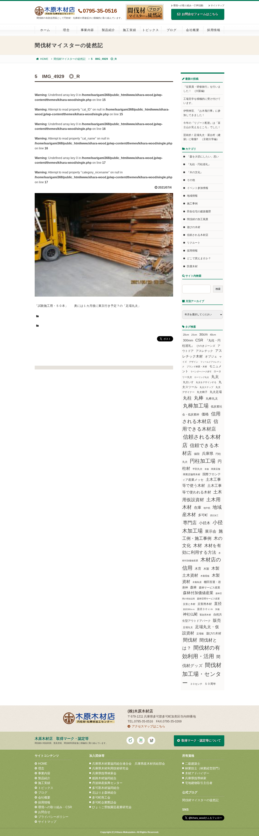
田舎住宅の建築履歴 (199, 211)
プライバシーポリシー (53, 816)
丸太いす (188, 382)
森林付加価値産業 (198, 593)
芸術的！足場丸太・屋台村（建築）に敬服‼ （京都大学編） (202, 137)
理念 (66, 30)
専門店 (190, 522)
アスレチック (204, 350)
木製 (206, 568)
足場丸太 (188, 627)
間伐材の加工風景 (197, 219)
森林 (193, 587)
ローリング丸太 (201, 377)
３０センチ (196, 684)
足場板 (200, 633)
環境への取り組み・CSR (55, 807)
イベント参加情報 (197, 187)
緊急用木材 (205, 614)
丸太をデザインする (206, 382)
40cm (213, 334)
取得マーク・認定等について (201, 740)
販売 (217, 620)
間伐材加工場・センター (201, 674)
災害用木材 (205, 603)
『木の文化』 (195, 172)
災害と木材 (189, 604)
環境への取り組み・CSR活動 (188, 5)
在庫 (197, 507)
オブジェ (211, 356)
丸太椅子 (202, 391)
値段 (197, 453)
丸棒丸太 (212, 398)
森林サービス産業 (209, 587)
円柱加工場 (202, 461)
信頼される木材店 (197, 234)
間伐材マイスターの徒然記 (70, 58)
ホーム (45, 30)
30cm (203, 334)
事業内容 (87, 30)
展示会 (210, 531)
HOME (44, 58)
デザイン (193, 362)
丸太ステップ (206, 387)
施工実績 (129, 30)
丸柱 (187, 398)
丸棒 (198, 397)
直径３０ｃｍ (205, 609)
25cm (194, 334)
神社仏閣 (190, 614)
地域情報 (192, 195)
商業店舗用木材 (191, 474)
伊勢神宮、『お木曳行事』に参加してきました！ (202, 112)
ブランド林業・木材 (197, 366)
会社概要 (192, 30)
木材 (197, 545)
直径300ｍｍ (189, 609)
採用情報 (213, 30)
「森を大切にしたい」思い (203, 156)
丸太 (215, 377)
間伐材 (190, 640)
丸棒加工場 (196, 406)
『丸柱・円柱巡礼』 (199, 164)
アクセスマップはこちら (148, 726)
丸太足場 (216, 391)
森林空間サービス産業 (208, 598)
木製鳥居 (197, 582)
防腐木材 (192, 266)
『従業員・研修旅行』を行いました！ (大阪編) (202, 88)
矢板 (217, 609)
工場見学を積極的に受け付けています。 (202, 100)
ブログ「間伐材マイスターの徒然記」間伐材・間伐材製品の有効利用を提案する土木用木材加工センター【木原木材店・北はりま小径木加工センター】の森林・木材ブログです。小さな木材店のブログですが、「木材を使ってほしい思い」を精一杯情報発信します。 (145, 12)
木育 (198, 568)
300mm (188, 340)
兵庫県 (207, 453)
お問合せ (44, 812)
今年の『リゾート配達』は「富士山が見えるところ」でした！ (202, 125)
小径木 (204, 523)
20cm (186, 334)
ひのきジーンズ (206, 345)
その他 (191, 180)
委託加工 (214, 515)
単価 (207, 469)
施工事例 (192, 203)
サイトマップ (217, 5)
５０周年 (210, 683)
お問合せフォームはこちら (200, 14)
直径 (218, 603)
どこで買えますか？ (199, 258)
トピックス (150, 30)
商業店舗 (215, 469)
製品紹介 (108, 30)
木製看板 (205, 576)
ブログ (172, 30)
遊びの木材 (193, 227)
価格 (205, 414)
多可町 (203, 515)
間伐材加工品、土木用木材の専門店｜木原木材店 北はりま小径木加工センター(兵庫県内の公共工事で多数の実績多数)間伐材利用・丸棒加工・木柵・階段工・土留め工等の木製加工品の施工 (55, 11)
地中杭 (206, 508)
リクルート (193, 242)
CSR (199, 340)
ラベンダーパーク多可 (201, 371)
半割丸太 (197, 468)
